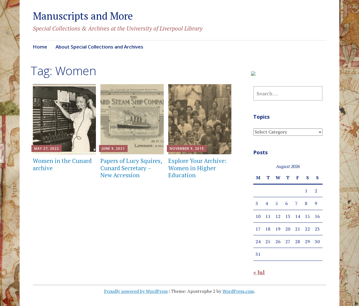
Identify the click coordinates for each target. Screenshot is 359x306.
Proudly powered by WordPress (136, 291)
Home (40, 46)
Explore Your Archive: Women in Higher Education (197, 168)
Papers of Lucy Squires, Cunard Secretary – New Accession (131, 168)
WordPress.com (238, 291)
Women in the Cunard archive (62, 164)
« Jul (259, 272)
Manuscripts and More (83, 15)
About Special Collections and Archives (99, 46)
